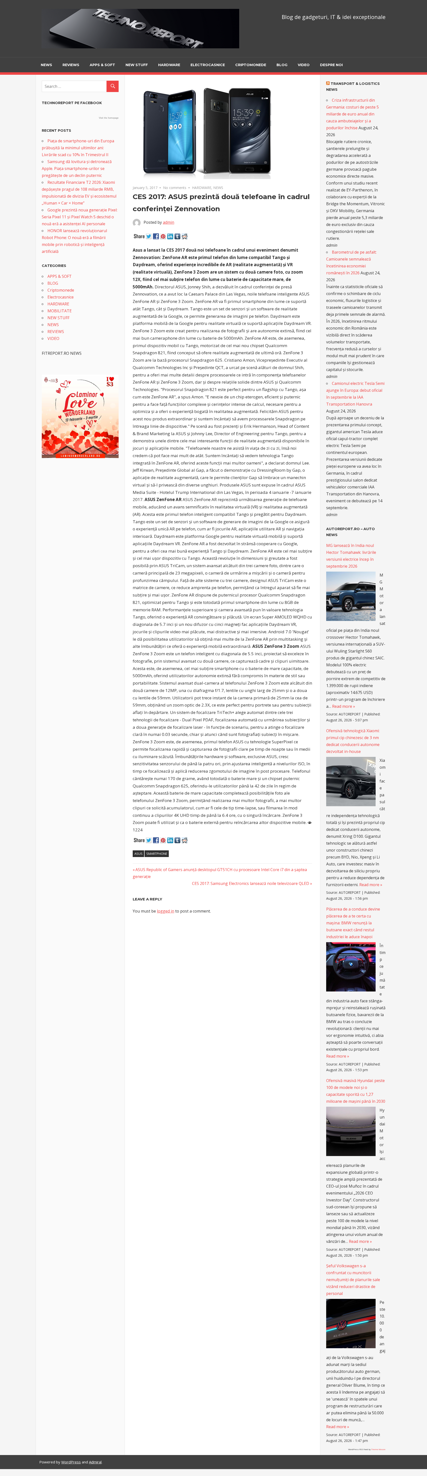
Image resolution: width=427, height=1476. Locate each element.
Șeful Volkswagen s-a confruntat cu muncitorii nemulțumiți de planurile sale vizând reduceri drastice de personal (353, 1279)
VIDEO (304, 65)
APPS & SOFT (102, 65)
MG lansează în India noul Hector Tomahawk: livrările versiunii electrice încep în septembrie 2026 (351, 556)
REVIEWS (71, 65)
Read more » (343, 706)
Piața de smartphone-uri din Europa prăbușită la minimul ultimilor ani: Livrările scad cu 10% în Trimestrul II (78, 147)
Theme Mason (378, 1449)
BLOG (282, 65)
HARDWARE (169, 65)
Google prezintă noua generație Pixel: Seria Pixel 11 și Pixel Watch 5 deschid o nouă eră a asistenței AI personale (79, 216)
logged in (165, 911)
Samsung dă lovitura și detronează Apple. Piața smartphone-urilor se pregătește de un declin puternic (77, 168)
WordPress (71, 1461)
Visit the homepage (109, 118)
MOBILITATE (59, 311)
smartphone (156, 853)
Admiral (95, 1461)
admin (168, 222)
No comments (174, 187)
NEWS (46, 65)
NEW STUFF (137, 65)
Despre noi (331, 65)
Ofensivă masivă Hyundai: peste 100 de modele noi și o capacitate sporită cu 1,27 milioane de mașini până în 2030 (355, 1091)
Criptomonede (250, 65)
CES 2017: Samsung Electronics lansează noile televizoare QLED (250, 883)
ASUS (138, 853)
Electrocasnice (208, 65)
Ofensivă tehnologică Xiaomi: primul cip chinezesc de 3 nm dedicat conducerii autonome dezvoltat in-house (353, 741)
